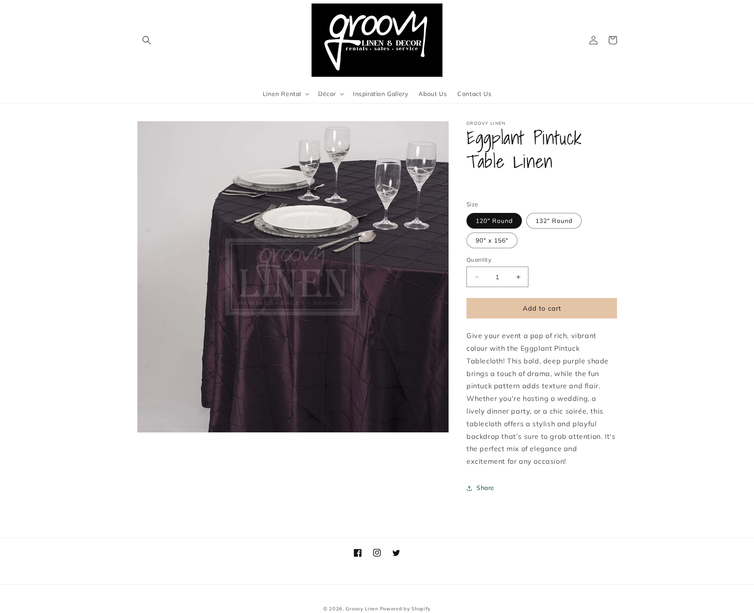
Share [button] (485, 488)
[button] (146, 40)
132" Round (553, 221)
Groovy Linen (362, 609)
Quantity (478, 259)
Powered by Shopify (405, 609)
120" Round (494, 221)
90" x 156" (492, 240)
